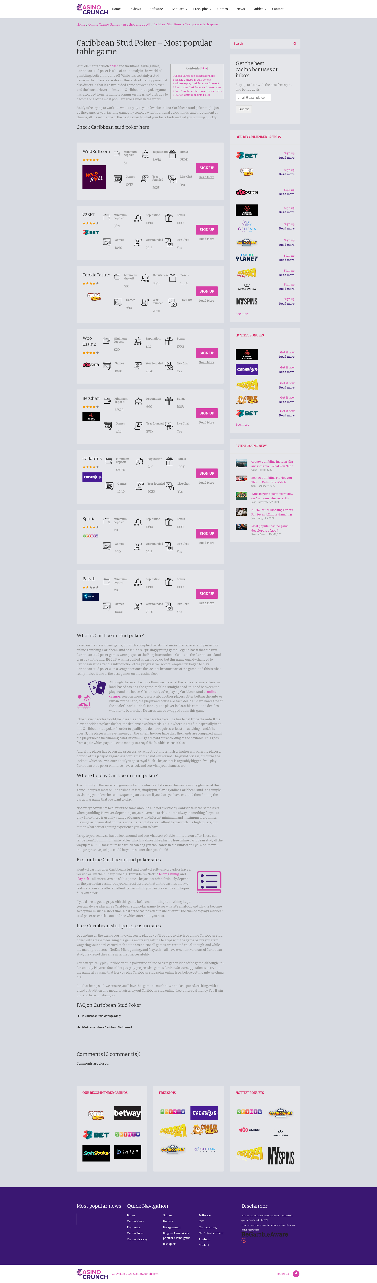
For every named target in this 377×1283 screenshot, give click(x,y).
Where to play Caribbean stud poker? (196, 83)
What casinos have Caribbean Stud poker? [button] (107, 1027)
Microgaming (169, 874)
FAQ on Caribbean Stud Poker (191, 94)
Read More (206, 177)
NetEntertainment (211, 1233)
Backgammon (172, 1227)
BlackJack (169, 1244)
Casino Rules (135, 1233)
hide (204, 68)
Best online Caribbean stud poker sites (197, 87)
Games (167, 1215)
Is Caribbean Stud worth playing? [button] (101, 1015)
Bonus (131, 1215)
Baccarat (169, 1221)
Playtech (83, 879)
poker (114, 66)
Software (205, 1215)
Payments (133, 1227)
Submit (244, 109)
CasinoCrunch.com (145, 1274)
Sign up (289, 153)
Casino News (135, 1221)
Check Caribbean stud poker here (194, 75)
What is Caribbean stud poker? (192, 79)
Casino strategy (137, 1239)
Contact (204, 1245)
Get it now (287, 352)
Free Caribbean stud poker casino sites (197, 91)
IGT (201, 1221)
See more (242, 314)
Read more (287, 157)
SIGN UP (207, 168)
